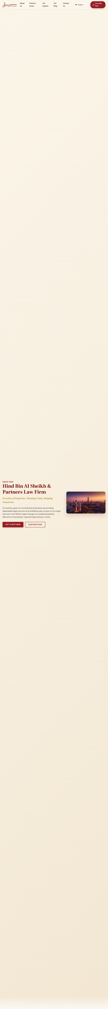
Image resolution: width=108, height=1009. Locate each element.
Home (14, 5)
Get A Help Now (13, 524)
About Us (22, 4)
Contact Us (66, 4)
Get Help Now (98, 5)
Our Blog (55, 4)
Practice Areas (32, 4)
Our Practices (35, 525)
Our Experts (45, 4)
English (80, 5)
